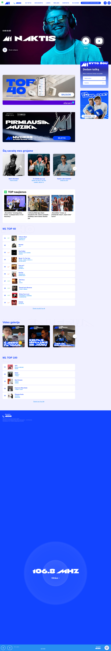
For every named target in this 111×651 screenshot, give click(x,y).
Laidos (48, 3)
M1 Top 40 (28, 3)
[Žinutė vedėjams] (5, 50)
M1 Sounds (75, 3)
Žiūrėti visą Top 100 (38, 401)
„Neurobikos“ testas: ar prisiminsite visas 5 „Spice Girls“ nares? (61, 214)
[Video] (99, 41)
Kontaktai (65, 3)
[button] (75, 168)
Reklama (56, 3)
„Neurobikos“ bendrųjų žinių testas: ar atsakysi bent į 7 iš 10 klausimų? (13, 214)
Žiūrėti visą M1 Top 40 (39, 308)
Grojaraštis (39, 3)
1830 (18, 3)
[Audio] (86, 41)
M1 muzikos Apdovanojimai (90, 3)
